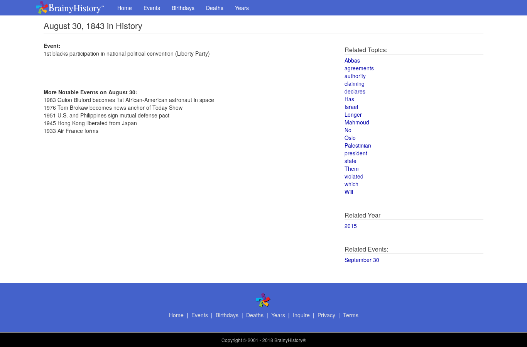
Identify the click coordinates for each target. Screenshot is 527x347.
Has (349, 99)
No (348, 130)
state (350, 161)
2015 (351, 226)
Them (352, 168)
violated (354, 176)
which (351, 184)
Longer (353, 114)
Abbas (352, 60)
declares (355, 91)
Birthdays (183, 8)
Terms (350, 315)
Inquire (301, 315)
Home (124, 8)
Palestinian (358, 145)
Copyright (231, 340)
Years (242, 8)
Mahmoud (357, 122)
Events (152, 8)
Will (349, 192)
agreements (359, 68)
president (356, 153)
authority (355, 76)
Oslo (350, 137)
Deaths (214, 8)
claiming (355, 83)
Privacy (326, 315)
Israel (351, 107)
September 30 (362, 260)
